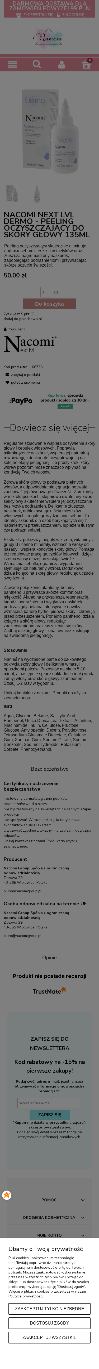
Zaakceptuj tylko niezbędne (49, 1308)
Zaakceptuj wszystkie (49, 1337)
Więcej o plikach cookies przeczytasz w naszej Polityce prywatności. (47, 1294)
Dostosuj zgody (49, 1323)
